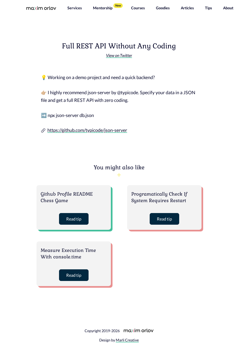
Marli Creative (127, 340)
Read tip (73, 218)
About (228, 8)
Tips (208, 8)
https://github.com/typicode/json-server (87, 130)
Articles (187, 8)
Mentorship (102, 8)
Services (74, 8)
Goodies (163, 8)
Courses (138, 8)
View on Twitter (119, 55)
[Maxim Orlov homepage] (41, 8)
